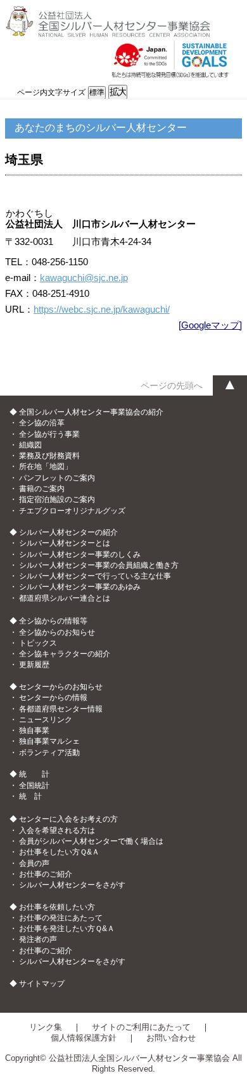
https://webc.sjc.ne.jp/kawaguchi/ (102, 309)
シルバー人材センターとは (64, 543)
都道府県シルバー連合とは (64, 598)
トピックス (38, 643)
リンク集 (45, 1027)
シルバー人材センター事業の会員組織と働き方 (99, 565)
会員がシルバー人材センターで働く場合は (91, 841)
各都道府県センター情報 (61, 709)
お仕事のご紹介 (45, 874)
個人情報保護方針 (84, 1037)
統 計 (30, 796)
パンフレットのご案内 (57, 478)
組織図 (30, 445)
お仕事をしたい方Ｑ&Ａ (59, 852)
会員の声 (34, 863)
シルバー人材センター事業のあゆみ (80, 587)
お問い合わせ (171, 1037)
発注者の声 (38, 939)
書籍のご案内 (42, 488)
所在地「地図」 (45, 466)
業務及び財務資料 (49, 456)
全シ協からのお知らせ (57, 632)
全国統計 (34, 785)
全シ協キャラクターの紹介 (64, 654)
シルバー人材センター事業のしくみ (80, 554)
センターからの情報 (53, 697)
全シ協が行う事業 (49, 434)
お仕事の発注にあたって (61, 918)
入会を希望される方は (57, 830)
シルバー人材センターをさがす (72, 885)
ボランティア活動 (49, 752)
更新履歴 (34, 664)
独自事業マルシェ (49, 741)
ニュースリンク (45, 719)
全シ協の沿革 (42, 423)
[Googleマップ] (210, 325)
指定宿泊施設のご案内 (57, 499)
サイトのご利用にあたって (141, 1027)
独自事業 (34, 730)
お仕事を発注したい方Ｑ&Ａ (67, 928)
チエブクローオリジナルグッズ (72, 511)
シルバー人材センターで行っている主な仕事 (95, 576)
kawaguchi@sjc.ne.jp (84, 277)
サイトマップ (42, 983)
